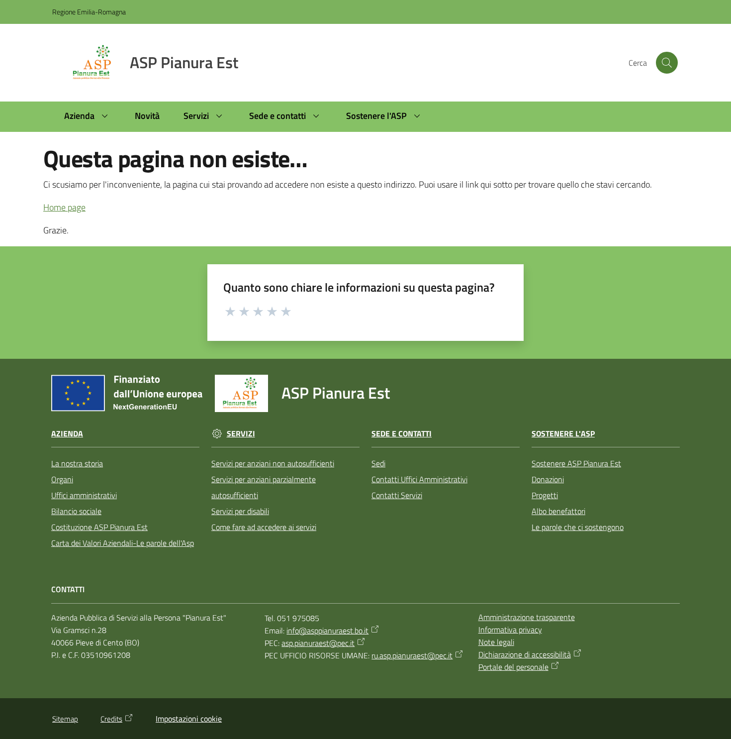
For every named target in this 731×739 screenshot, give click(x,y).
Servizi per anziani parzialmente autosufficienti (263, 487)
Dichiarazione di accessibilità (524, 654)
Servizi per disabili (240, 511)
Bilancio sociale (76, 511)
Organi (62, 479)
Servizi (241, 433)
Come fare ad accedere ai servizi (263, 527)
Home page (64, 207)
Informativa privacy (510, 629)
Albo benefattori (558, 511)
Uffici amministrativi (84, 495)
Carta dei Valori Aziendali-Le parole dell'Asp (122, 543)
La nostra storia (77, 463)
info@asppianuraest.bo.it (327, 630)
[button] (667, 63)
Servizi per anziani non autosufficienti (272, 463)
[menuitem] (87, 117)
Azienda (67, 433)
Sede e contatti (401, 433)
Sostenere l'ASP (563, 433)
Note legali (496, 642)
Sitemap (65, 719)
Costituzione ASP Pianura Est (99, 527)
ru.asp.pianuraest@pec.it (412, 655)
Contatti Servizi (396, 495)
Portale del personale (513, 667)
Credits (111, 719)
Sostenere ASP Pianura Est (576, 463)
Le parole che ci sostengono (578, 527)
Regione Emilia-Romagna (89, 11)
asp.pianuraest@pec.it (318, 643)
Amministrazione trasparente (526, 617)
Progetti (545, 495)
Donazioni (548, 479)
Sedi (378, 463)
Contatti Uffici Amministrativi (419, 479)
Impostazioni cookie (189, 719)
